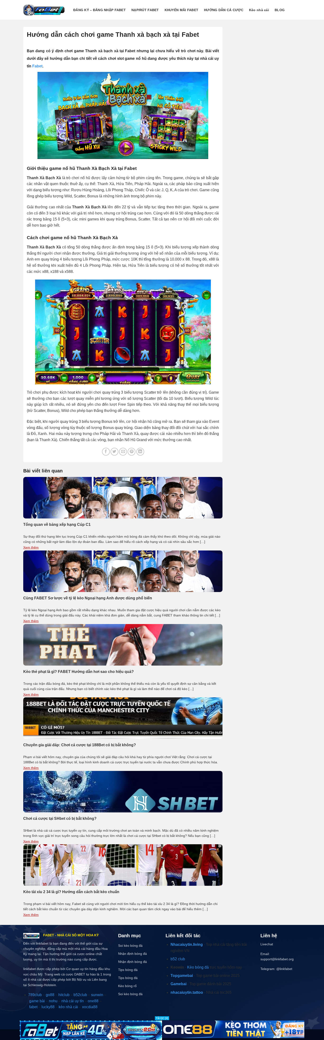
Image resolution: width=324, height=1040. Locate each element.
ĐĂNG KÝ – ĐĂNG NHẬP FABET (99, 10)
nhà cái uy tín (72, 1001)
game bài (37, 1001)
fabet (33, 1007)
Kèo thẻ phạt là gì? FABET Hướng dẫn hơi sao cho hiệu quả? (78, 672)
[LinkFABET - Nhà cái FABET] (44, 10)
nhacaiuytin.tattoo (187, 992)
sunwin (97, 995)
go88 (50, 995)
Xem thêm (31, 547)
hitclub (63, 995)
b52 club (178, 959)
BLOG (280, 10)
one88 (93, 1001)
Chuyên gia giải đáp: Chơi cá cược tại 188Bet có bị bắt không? (79, 745)
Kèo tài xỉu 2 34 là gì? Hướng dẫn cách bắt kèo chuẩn (71, 892)
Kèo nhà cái (259, 10)
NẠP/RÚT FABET (145, 10)
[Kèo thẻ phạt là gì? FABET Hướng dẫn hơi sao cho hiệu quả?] (122, 644)
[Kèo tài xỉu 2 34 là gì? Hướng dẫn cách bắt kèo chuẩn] (122, 865)
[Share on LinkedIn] (140, 452)
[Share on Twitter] (114, 452)
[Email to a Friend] (123, 452)
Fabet (37, 66)
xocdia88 (89, 1007)
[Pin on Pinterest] (131, 452)
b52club (80, 995)
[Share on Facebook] (106, 452)
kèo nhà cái (68, 1007)
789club (35, 995)
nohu (53, 1001)
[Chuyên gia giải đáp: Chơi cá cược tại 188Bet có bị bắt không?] (122, 718)
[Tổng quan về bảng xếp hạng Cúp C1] (122, 497)
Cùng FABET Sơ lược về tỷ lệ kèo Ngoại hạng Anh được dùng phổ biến (87, 598)
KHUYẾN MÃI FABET (181, 10)
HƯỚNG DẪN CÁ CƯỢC (223, 10)
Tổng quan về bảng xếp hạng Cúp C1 (57, 524)
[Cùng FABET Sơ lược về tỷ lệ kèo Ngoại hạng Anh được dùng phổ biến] (122, 571)
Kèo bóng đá (198, 967)
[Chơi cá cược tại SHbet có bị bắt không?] (122, 791)
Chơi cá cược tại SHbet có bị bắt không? (60, 818)
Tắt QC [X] (162, 1018)
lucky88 (48, 1007)
